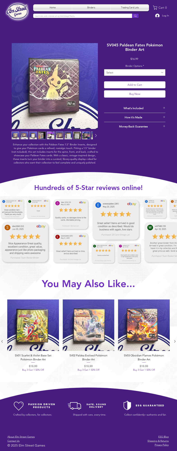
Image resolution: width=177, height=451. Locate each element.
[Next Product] (175, 341)
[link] (161, 8)
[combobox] (134, 72)
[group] (88, 341)
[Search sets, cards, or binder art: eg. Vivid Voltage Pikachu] (135, 16)
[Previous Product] (2, 341)
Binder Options (134, 65)
